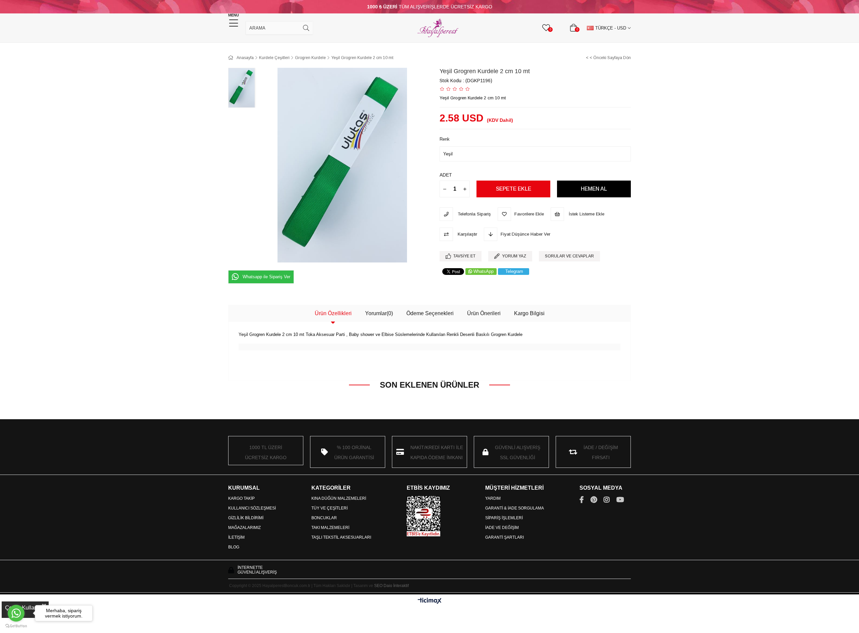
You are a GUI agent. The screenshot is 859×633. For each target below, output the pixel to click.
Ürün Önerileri (484, 313)
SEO (378, 585)
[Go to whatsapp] (16, 613)
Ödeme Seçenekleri (430, 313)
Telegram (514, 271)
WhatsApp (483, 271)
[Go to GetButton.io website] (16, 626)
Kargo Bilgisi (529, 313)
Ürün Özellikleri (333, 313)
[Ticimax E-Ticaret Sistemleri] (430, 601)
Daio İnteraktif (396, 585)
